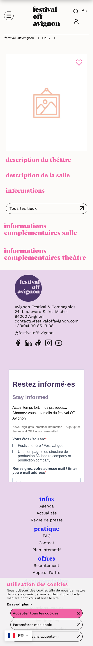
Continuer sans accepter (34, 636)
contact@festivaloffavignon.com (47, 321)
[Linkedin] (28, 344)
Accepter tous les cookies (35, 613)
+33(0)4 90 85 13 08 (34, 325)
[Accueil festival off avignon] (46, 15)
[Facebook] (18, 344)
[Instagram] (48, 344)
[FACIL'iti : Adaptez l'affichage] (85, 10)
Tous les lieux (23, 208)
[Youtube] (58, 344)
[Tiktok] (38, 344)
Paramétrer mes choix (32, 625)
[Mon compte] (76, 22)
